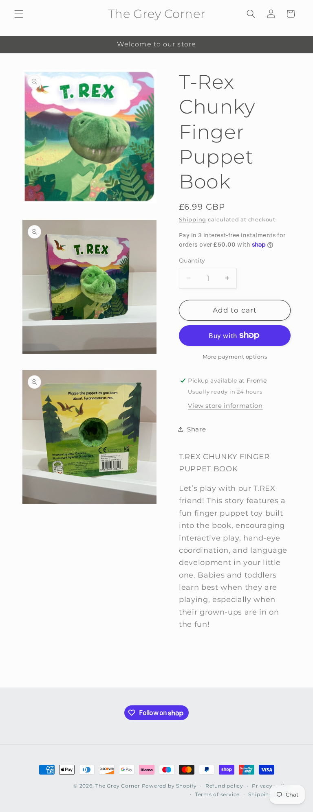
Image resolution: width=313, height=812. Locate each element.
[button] (19, 14)
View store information (225, 405)
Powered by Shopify (169, 786)
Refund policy (224, 786)
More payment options (235, 356)
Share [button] (196, 429)
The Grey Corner (117, 786)
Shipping (192, 219)
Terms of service (217, 794)
